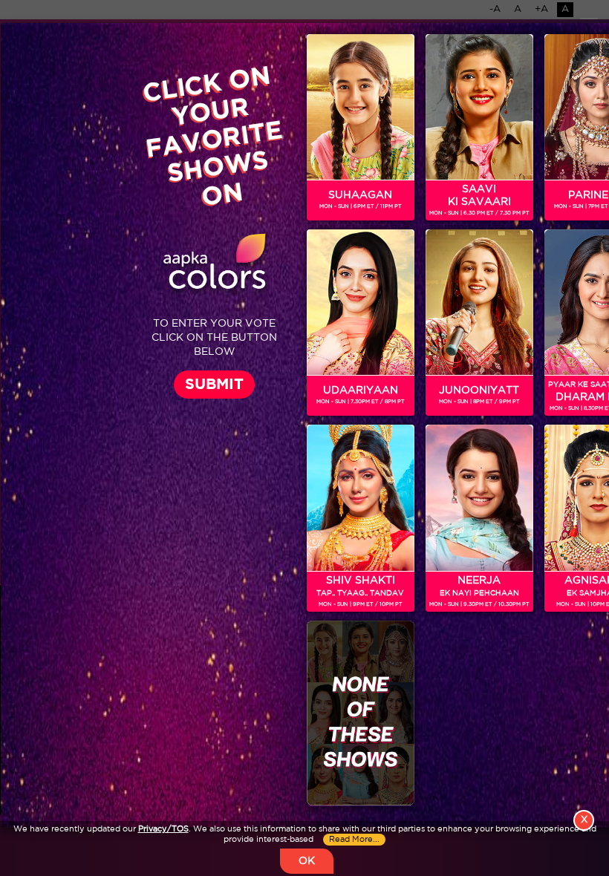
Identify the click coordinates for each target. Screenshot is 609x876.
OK (307, 861)
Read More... (354, 839)
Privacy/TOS (163, 829)
